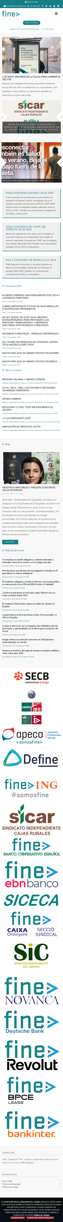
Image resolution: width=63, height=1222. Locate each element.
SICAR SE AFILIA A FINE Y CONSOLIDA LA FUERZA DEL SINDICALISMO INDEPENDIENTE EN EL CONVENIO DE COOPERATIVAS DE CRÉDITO (32, 127)
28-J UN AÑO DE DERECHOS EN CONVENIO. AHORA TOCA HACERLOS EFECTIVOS (29, 343)
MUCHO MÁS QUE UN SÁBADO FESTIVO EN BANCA (29, 361)
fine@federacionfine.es (16, 6)
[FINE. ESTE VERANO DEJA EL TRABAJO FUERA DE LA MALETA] (31, 162)
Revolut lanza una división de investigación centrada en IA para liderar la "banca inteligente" (29, 572)
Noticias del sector (14, 550)
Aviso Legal (7, 1181)
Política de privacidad (11, 1184)
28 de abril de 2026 (13, 493)
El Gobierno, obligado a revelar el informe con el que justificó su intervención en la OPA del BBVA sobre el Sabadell (31, 583)
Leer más (10, 542)
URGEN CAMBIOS (11, 399)
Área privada (32, 2)
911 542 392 (34, 6)
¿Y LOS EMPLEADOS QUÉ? (16, 418)
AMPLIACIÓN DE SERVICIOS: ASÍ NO (21, 426)
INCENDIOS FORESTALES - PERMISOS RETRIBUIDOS (30, 333)
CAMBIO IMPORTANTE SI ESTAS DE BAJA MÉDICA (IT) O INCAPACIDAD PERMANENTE (30, 307)
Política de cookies (10, 1187)
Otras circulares (13, 370)
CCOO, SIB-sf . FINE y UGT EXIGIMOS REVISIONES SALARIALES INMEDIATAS (29, 389)
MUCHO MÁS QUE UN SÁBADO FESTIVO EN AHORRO (30, 353)
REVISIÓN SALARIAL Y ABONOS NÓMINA (23, 379)
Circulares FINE (13, 286)
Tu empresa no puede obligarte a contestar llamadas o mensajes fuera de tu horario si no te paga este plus (28, 560)
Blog (7, 444)
